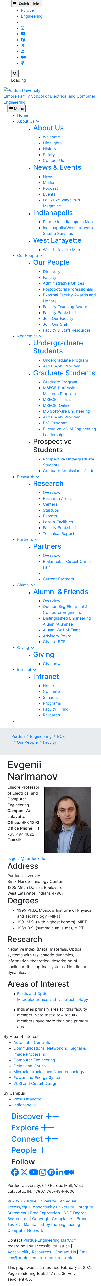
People (25, 1150)
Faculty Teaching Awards (66, 306)
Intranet (25, 669)
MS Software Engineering (66, 411)
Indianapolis (53, 213)
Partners (25, 539)
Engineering (32, 16)
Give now (52, 663)
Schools (50, 697)
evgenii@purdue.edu (26, 858)
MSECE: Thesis (57, 399)
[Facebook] (23, 39)
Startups (51, 510)
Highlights (52, 142)
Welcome (51, 137)
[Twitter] (23, 45)
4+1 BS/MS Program (61, 366)
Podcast (50, 188)
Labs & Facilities (58, 521)
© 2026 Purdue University (31, 1201)
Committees (54, 691)
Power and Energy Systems (38, 1077)
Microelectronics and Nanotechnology (52, 999)
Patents (50, 515)
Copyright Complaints (52, 1218)
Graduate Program (60, 381)
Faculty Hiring (56, 709)
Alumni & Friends (60, 591)
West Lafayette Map (61, 249)
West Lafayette (57, 240)
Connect (28, 1139)
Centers (50, 504)
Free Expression (45, 1212)
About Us (26, 121)
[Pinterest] (51, 1173)
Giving (23, 647)
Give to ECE (54, 641)
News (48, 176)
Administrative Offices (63, 283)
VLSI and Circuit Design (35, 1083)
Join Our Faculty (58, 318)
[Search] (15, 73)
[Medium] (23, 57)
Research (26, 476)
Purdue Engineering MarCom (50, 1240)
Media (48, 182)
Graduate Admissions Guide (68, 470)
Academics (28, 336)
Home (22, 115)
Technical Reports (59, 533)
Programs (52, 703)
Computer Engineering (34, 1059)
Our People (28, 255)
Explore (26, 1127)
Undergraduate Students (58, 347)
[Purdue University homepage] (22, 89)
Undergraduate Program (65, 360)
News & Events (57, 167)
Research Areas (57, 498)
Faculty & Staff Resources (67, 330)
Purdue (27, 10)
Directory (51, 271)
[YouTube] (23, 33)
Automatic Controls (31, 1042)
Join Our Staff (56, 324)
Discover (28, 1116)
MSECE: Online (56, 405)
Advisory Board (57, 635)
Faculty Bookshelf (59, 312)
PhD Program (55, 422)
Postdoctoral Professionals (68, 289)
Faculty (49, 277)
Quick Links (28, 3)
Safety (49, 154)
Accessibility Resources (29, 1251)
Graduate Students (64, 373)
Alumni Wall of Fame (62, 629)
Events (49, 194)
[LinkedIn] (22, 51)
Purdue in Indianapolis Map (68, 221)
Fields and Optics (33, 993)
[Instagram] (22, 27)
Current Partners (58, 578)
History (49, 148)
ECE (61, 736)
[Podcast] (22, 63)
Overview (51, 492)
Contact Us (53, 160)
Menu (18, 108)
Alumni (24, 584)
